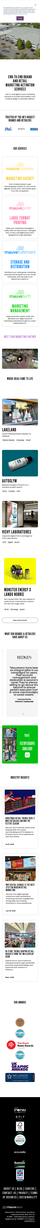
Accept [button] (20, 18)
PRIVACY (23, 1193)
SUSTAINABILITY (28, 1197)
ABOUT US (9, 1188)
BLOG (20, 1188)
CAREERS (30, 1188)
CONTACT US (9, 1193)
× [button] (35, 4)
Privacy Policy (23, 14)
